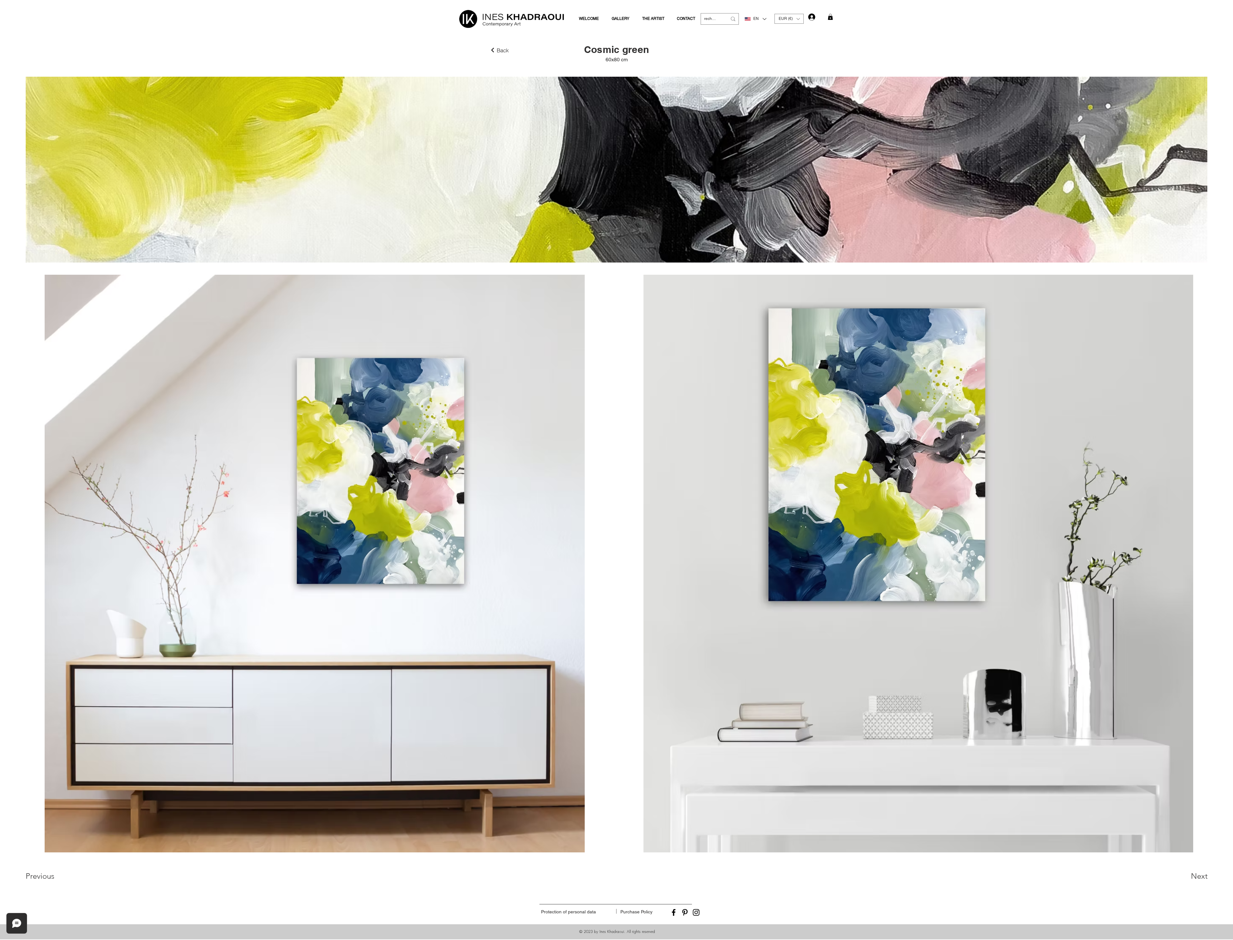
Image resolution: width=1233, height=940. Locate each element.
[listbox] (789, 19)
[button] (789, 19)
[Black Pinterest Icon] (684, 912)
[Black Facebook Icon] (673, 912)
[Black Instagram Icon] (696, 912)
